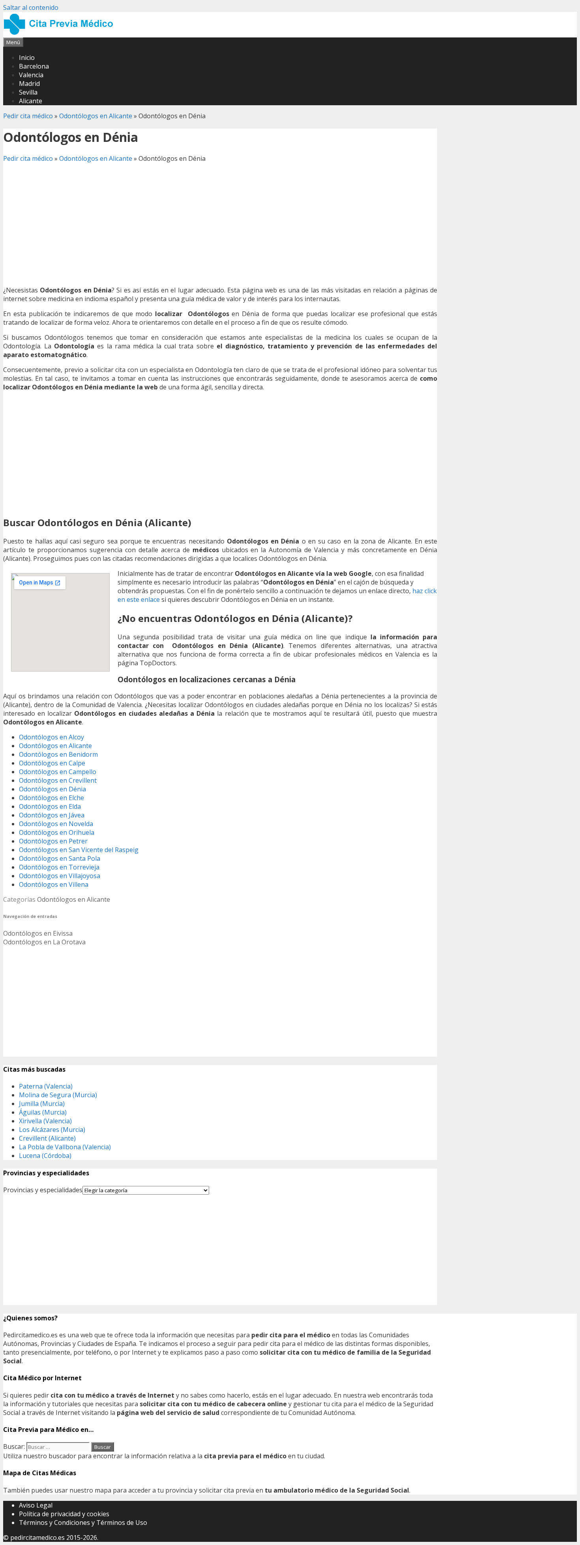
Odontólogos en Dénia (52, 789)
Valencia (31, 75)
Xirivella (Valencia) (45, 1121)
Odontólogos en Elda (50, 806)
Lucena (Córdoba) (45, 1155)
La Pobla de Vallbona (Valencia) (65, 1147)
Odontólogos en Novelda (56, 823)
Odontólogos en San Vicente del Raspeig (78, 849)
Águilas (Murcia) (43, 1112)
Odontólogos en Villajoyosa (59, 875)
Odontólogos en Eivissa (38, 933)
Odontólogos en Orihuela (56, 832)
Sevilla (28, 92)
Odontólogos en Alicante (95, 116)
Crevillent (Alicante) (47, 1138)
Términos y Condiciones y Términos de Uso (83, 1522)
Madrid (29, 83)
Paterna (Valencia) (46, 1086)
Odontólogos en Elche (51, 797)
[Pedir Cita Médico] (61, 33)
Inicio (27, 57)
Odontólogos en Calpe (52, 763)
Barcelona (34, 66)
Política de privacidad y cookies (64, 1514)
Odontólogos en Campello (57, 771)
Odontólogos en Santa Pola (59, 858)
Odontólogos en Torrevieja (59, 867)
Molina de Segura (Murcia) (58, 1095)
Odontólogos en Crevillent (58, 780)
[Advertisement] (220, 224)
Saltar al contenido (30, 7)
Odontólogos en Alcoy (51, 737)
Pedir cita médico (28, 116)
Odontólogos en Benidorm (58, 754)
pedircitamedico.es (37, 1537)
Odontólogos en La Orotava (44, 942)
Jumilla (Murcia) (42, 1103)
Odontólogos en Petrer (53, 841)
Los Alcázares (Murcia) (52, 1129)
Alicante (30, 101)
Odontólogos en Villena (53, 884)
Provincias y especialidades (42, 1190)
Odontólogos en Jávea (51, 815)
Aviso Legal (35, 1505)
